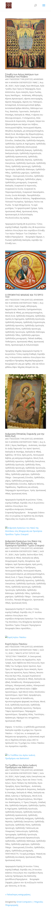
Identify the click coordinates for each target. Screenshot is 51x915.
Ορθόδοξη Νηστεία (23, 159)
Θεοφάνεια (30, 561)
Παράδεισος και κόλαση (27, 487)
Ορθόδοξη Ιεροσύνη (14, 325)
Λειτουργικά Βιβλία (13, 127)
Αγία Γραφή (20, 85)
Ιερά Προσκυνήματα (22, 564)
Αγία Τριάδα (20, 554)
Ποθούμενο (10, 341)
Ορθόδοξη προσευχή (20, 166)
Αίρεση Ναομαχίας (13, 102)
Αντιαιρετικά (10, 105)
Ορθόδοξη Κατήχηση (24, 818)
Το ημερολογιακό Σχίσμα (25, 208)
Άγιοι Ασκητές (22, 92)
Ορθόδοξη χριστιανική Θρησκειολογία (22, 837)
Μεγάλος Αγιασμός (13, 130)
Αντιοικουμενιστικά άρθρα (28, 105)
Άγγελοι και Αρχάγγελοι (25, 659)
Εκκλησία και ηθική (30, 557)
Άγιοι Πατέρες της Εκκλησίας (24, 783)
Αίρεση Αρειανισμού (14, 98)
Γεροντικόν (24, 111)
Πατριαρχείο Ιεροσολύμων (17, 490)
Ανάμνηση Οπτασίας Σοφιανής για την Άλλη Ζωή (24, 435)
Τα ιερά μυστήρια (27, 853)
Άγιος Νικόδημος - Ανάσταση (18, 95)
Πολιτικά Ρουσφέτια (14, 201)
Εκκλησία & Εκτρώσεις (26, 789)
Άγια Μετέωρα (32, 85)
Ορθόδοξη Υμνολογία (15, 332)
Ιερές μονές (27, 455)
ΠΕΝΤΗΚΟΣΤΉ (11, 853)
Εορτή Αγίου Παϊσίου (16, 643)
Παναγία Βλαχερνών (23, 599)
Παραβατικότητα (38, 198)
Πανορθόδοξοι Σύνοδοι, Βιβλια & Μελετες (24, 483)
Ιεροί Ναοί (9, 567)
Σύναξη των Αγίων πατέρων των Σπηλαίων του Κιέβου (21, 75)
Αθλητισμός (37, 95)
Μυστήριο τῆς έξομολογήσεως (29, 134)
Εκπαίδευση (16, 682)
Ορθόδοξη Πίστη (12, 328)
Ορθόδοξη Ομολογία (25, 163)
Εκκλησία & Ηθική (22, 114)
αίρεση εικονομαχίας (33, 98)
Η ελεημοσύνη (28, 118)
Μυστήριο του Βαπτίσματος (17, 137)
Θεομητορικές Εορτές (14, 561)
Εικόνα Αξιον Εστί (35, 554)
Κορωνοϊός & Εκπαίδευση (21, 698)
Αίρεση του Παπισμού (32, 102)
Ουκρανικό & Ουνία (14, 188)
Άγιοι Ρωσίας (35, 92)
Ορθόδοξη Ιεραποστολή (16, 156)
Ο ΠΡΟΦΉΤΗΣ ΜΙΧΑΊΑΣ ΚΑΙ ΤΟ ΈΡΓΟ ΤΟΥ (24, 296)
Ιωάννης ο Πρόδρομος (25, 567)
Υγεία (40, 208)
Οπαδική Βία (19, 140)
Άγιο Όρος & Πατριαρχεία (24, 89)
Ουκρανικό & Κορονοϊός (25, 185)
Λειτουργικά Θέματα (32, 127)
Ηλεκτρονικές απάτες (23, 685)
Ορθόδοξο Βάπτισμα (25, 169)
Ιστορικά (30, 121)
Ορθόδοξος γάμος (33, 179)
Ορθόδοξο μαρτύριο (20, 172)
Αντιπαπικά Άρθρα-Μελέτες (17, 108)
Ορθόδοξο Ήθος (12, 335)
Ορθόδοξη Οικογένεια (35, 461)
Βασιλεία (14, 111)
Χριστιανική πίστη (30, 211)
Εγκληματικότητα (34, 309)
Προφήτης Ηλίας (25, 714)
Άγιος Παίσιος (29, 672)
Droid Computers (24, 902)
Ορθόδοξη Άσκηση (23, 150)
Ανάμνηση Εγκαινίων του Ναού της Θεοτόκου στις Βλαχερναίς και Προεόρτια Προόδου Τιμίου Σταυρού (24, 543)
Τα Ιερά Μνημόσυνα (21, 205)
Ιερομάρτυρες (35, 695)
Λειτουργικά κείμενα (14, 574)
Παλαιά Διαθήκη (35, 338)
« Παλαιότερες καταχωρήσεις (17, 894)
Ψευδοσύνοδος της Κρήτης (17, 217)
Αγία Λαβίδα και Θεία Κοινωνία (25, 662)
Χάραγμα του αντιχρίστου (27, 717)
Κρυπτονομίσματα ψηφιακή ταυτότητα (22, 701)
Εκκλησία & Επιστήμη (14, 451)
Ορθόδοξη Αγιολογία (34, 319)
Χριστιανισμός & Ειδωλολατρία (19, 214)
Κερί (7, 698)
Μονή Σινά (10, 134)
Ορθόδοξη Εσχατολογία (30, 153)
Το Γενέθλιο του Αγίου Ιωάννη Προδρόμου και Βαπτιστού (21, 766)
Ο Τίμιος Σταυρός (23, 577)
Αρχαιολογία (10, 309)
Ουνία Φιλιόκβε (19, 195)
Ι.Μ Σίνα (17, 455)
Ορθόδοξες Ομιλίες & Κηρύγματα (20, 143)
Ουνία (8, 195)
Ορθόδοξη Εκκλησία (32, 812)
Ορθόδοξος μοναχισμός (16, 182)
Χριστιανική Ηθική (13, 211)
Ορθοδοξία (10, 471)
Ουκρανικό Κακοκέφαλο (33, 192)
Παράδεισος (10, 487)
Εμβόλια (9, 455)
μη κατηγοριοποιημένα (33, 130)
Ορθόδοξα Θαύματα (35, 140)
